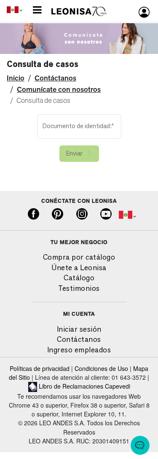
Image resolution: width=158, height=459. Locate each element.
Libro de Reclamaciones (71, 386)
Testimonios (79, 288)
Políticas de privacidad (40, 368)
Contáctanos (55, 78)
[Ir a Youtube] (106, 214)
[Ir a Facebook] (33, 214)
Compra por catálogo (79, 257)
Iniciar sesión (79, 329)
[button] (36, 9)
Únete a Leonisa (79, 267)
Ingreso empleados (79, 349)
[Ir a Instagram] (82, 214)
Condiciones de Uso (101, 368)
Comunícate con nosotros (59, 89)
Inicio (15, 78)
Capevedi (117, 386)
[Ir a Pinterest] (58, 214)
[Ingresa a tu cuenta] (144, 12)
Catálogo (79, 277)
